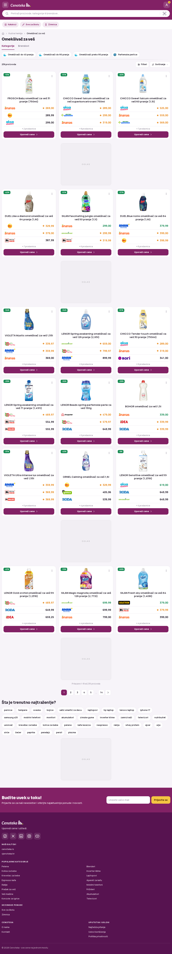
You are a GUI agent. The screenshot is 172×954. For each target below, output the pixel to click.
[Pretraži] (7, 13)
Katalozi (12, 24)
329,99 (50, 226)
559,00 (164, 115)
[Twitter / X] (13, 836)
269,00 (50, 108)
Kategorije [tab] (8, 45)
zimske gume (87, 717)
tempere (22, 710)
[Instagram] (29, 836)
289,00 (107, 108)
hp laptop (109, 710)
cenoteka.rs (8, 849)
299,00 (107, 115)
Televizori (92, 898)
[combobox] (84, 13)
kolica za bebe (50, 725)
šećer (18, 732)
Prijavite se (161, 799)
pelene (68, 725)
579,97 (107, 422)
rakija (116, 725)
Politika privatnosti (98, 936)
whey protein (132, 725)
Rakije (5, 884)
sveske (37, 710)
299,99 (107, 233)
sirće (6, 732)
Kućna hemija (16, 33)
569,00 (164, 122)
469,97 (50, 414)
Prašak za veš (9, 889)
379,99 (164, 610)
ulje (158, 725)
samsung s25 (11, 717)
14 (101, 692)
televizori (143, 717)
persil (59, 732)
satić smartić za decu (70, 710)
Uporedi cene (27, 134)
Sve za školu (32, 24)
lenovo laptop (127, 710)
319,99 (107, 240)
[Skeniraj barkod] (164, 13)
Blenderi (91, 866)
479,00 (107, 414)
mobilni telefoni (32, 717)
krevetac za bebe (28, 725)
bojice (50, 710)
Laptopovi (92, 875)
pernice (8, 710)
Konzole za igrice (10, 898)
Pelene (5, 866)
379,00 (50, 233)
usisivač (8, 725)
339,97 (50, 343)
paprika (31, 732)
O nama (5, 927)
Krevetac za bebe (11, 875)
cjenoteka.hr (8, 853)
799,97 (107, 350)
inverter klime (107, 717)
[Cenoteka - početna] (86, 5)
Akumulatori (93, 894)
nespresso (102, 725)
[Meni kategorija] (5, 5)
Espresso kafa (9, 880)
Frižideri (91, 889)
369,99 (50, 492)
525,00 (164, 108)
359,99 (50, 350)
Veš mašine (7, 894)
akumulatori (67, 717)
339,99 (164, 422)
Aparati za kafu (94, 880)
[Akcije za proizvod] (52, 76)
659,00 (107, 343)
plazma (72, 732)
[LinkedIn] (21, 836)
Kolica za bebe (9, 871)
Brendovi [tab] (23, 45)
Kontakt (6, 931)
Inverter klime (94, 871)
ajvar (147, 725)
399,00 (164, 233)
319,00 (107, 122)
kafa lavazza (84, 725)
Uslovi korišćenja (97, 931)
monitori (51, 717)
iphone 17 (145, 710)
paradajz (45, 732)
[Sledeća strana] (108, 692)
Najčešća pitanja (97, 927)
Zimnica (52, 24)
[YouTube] (37, 836)
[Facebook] (5, 836)
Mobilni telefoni (95, 884)
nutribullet (160, 717)
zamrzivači (126, 717)
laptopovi (93, 710)
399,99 (164, 240)
